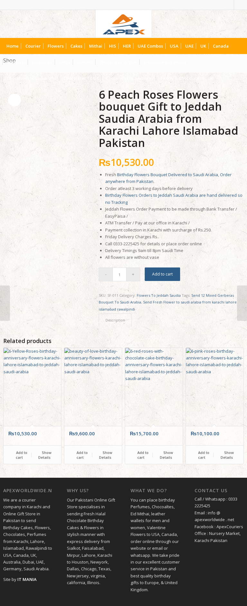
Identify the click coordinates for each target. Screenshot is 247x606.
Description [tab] (115, 320)
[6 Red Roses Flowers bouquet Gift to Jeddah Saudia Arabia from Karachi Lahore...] (5, 303)
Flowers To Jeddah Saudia (159, 295)
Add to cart (162, 274)
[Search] (238, 78)
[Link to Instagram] (239, 5)
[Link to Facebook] (229, 5)
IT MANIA (27, 579)
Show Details (44, 455)
